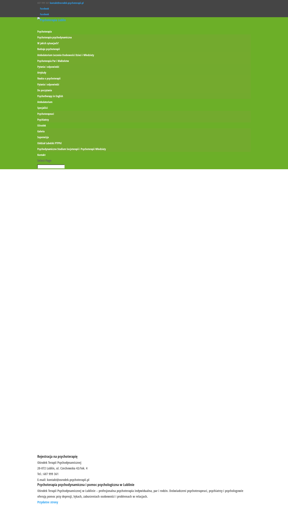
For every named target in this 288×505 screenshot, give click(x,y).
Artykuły (41, 72)
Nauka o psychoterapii (48, 78)
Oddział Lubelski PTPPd (49, 143)
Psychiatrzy (43, 119)
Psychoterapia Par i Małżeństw (53, 61)
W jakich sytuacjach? (48, 43)
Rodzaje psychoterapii (48, 49)
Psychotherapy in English (50, 96)
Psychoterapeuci (45, 114)
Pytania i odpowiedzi (48, 67)
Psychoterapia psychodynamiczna (54, 37)
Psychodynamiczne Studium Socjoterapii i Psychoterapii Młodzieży (71, 149)
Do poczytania (44, 90)
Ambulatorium (44, 102)
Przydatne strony (47, 502)
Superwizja (43, 137)
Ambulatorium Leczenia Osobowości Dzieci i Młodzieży (65, 55)
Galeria (40, 131)
